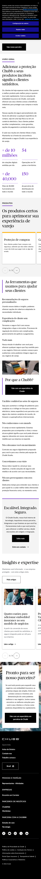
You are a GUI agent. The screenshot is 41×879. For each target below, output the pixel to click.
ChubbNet (6, 807)
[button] (5, 270)
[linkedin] (26, 833)
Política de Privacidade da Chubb (13, 846)
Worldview (6, 811)
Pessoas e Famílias (11, 778)
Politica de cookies (8, 850)
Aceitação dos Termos (24, 850)
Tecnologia (6, 827)
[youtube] (9, 833)
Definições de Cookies (32, 19)
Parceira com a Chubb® (14, 817)
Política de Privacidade (30, 9)
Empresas (7, 790)
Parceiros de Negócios (14, 801)
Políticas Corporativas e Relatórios (13, 860)
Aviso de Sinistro (8, 749)
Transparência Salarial (27, 856)
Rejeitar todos (20, 29)
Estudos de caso (8, 823)
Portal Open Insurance (9, 856)
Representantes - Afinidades (13, 783)
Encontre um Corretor (10, 795)
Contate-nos (7, 753)
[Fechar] (38, 3)
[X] (21, 833)
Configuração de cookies (20, 23)
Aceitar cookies (21, 36)
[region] (20, 20)
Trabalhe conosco (9, 758)
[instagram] (15, 833)
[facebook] (3, 833)
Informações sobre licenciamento (13, 853)
